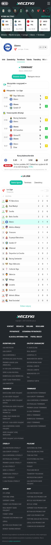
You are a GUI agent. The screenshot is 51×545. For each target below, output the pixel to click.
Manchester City (33, 374)
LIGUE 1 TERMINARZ (33, 422)
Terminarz (21, 59)
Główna (4, 34)
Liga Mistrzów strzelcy (12, 448)
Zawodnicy (11, 59)
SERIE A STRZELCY (9, 470)
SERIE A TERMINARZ (33, 415)
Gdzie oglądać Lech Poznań (13, 438)
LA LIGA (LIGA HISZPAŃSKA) (12, 369)
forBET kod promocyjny (12, 504)
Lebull (5, 521)
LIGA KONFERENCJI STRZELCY (13, 455)
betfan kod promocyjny (36, 512)
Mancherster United (34, 359)
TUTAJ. (31, 166)
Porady (30, 466)
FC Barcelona (32, 348)
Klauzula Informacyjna (18, 336)
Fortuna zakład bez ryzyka (37, 519)
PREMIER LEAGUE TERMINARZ (37, 408)
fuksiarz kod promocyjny (13, 518)
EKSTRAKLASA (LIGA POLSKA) (12, 359)
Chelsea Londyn (33, 370)
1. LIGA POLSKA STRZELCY (11, 481)
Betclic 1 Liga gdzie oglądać (13, 422)
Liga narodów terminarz (36, 426)
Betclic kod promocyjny (36, 500)
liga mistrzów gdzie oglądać (34, 482)
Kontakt (10, 326)
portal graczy (36, 336)
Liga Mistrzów (8, 348)
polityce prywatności (14, 541)
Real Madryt (32, 351)
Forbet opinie (8, 514)
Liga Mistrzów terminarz (36, 393)
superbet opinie (9, 500)
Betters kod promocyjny (12, 525)
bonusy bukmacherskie (12, 529)
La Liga (25, 34)
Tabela (29, 59)
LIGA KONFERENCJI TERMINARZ (37, 400)
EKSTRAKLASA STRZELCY (11, 459)
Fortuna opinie (8, 497)
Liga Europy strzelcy (11, 452)
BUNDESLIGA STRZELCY (10, 474)
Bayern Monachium (34, 362)
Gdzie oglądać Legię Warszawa (10, 433)
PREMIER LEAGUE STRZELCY (12, 463)
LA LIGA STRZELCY (9, 466)
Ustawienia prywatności (31, 331)
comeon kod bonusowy (36, 526)
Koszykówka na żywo (35, 459)
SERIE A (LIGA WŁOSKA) (10, 372)
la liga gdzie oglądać (11, 397)
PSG (28, 377)
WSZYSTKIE (45, 16)
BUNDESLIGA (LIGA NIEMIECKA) (13, 376)
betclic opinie (32, 504)
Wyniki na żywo (7, 16)
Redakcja (20, 326)
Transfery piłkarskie (35, 474)
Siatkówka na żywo (34, 448)
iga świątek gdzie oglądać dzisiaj (13, 401)
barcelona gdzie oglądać (12, 393)
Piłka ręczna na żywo (35, 452)
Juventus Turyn (33, 381)
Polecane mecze (33, 470)
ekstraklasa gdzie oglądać (13, 406)
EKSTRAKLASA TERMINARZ (36, 404)
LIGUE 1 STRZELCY (9, 477)
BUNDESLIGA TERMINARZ (35, 419)
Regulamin (40, 326)
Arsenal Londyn (33, 366)
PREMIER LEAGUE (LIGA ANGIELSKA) (10, 363)
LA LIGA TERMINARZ (33, 411)
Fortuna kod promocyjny (37, 497)
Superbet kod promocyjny (37, 508)
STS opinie (6, 493)
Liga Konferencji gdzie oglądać (11, 427)
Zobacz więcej (25, 306)
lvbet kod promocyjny (35, 515)
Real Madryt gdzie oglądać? (10, 509)
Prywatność (14, 331)
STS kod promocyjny (35, 493)
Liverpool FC (32, 355)
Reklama (29, 326)
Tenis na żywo (32, 455)
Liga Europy (7, 351)
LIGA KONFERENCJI (9, 355)
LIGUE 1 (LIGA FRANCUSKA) (11, 380)
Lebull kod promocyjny (36, 523)
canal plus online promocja (9, 411)
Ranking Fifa (31, 463)
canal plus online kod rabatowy (11, 417)
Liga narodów (8, 383)
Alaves (32, 34)
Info (3, 59)
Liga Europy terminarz (35, 397)
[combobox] (43, 47)
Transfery (37, 59)
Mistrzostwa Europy (35, 477)
